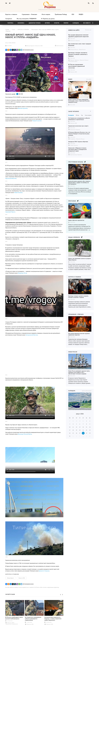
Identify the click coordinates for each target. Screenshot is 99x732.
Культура (56, 23)
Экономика (21, 23)
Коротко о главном (11, 14)
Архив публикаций (86, 390)
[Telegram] (21, 50)
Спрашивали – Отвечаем (29, 14)
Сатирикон (8, 19)
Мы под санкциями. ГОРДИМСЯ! (26, 19)
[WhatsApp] (19, 50)
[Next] (91, 23)
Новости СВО (22, 577)
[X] (13, 50)
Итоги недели (46, 14)
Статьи (13, 29)
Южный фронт (10, 577)
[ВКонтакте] (6, 50)
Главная (7, 29)
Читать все (88, 30)
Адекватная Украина (35, 23)
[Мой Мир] (11, 50)
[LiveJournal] (15, 50)
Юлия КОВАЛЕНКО (10, 43)
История (47, 23)
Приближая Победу (61, 14)
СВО (73, 14)
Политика (10, 23)
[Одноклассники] (8, 50)
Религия (66, 23)
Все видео (88, 79)
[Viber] (17, 50)
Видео (81, 14)
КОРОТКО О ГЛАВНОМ (23, 29)
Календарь (76, 23)
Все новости (86, 23)
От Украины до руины (48, 19)
